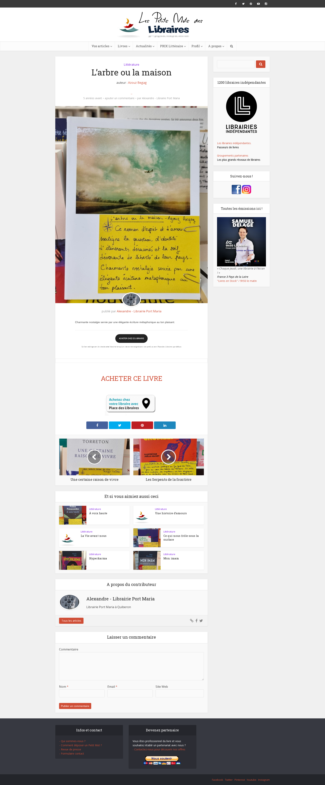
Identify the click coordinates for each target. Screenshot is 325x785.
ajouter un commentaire (119, 98)
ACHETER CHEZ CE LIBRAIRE (131, 338)
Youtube (251, 779)
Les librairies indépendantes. (234, 143)
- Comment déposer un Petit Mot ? (80, 745)
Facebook (217, 779)
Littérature (131, 64)
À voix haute (98, 513)
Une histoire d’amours (171, 513)
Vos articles (100, 46)
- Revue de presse (70, 749)
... (131, 93)
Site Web (162, 687)
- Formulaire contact (71, 753)
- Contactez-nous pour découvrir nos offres (159, 749)
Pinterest (240, 779)
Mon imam (171, 558)
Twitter (229, 779)
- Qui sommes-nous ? (72, 741)
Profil (195, 46)
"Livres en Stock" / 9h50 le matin (237, 281)
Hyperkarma (98, 558)
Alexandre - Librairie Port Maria (161, 98)
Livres (122, 46)
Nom (63, 687)
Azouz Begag (137, 83)
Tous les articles (71, 620)
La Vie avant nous (93, 536)
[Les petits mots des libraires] (162, 24)
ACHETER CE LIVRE (131, 378)
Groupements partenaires (232, 155)
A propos (214, 46)
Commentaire (68, 649)
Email (112, 687)
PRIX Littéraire (171, 46)
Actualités (144, 46)
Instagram (264, 779)
